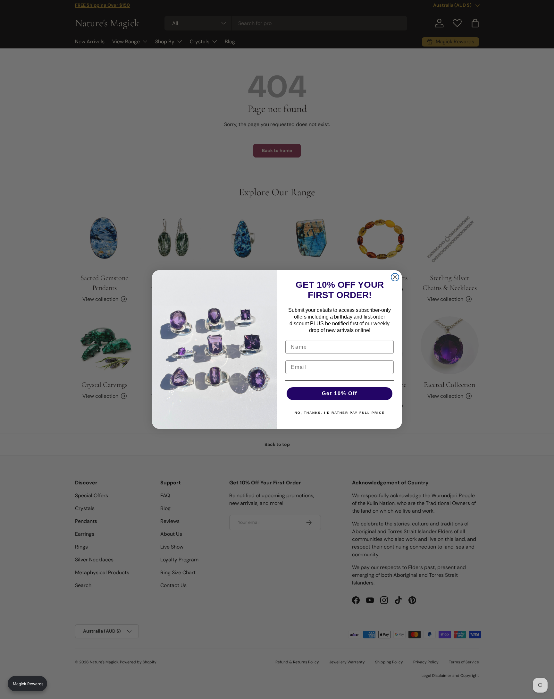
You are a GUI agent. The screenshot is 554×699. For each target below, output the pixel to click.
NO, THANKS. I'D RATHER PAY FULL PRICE (340, 412)
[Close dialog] (395, 277)
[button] (27, 683)
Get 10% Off (339, 393)
